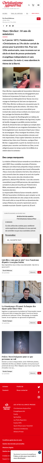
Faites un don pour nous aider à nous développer (25, 457)
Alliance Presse (18, 431)
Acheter (5, 386)
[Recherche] (29, 5)
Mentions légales (8, 447)
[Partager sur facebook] (4, 26)
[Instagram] (38, 397)
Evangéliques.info (19, 411)
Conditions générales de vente (12, 440)
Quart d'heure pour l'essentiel (23, 426)
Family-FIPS (17, 423)
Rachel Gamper (7, 321)
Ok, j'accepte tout (14, 240)
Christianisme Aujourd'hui (22, 408)
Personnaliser (10, 235)
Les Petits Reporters (20, 420)
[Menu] (38, 5)
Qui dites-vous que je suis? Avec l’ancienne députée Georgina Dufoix (20, 261)
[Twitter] (38, 387)
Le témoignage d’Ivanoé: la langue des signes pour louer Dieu (19, 307)
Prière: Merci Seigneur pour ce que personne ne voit (17, 357)
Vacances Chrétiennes (21, 429)
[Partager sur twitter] (7, 26)
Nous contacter (22, 390)
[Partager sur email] (10, 26)
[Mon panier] (33, 5)
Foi (27, 13)
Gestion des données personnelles (13, 444)
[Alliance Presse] (7, 409)
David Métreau (7, 270)
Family (16, 414)
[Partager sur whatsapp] (13, 26)
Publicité (20, 386)
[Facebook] (38, 392)
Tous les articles (17, 13)
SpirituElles (17, 417)
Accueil (5, 13)
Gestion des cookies (9, 451)
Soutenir (6, 390)
